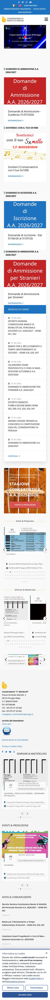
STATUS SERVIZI (39, 9)
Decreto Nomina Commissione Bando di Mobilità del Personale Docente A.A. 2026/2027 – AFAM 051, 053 (24, 328)
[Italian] (14, 5)
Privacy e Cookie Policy (12, 746)
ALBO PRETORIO (30, 5)
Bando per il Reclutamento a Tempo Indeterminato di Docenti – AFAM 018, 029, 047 (25, 349)
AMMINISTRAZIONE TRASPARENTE (17, 9)
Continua (13, 456)
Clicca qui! (6, 724)
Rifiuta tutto (13, 987)
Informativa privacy (15, 981)
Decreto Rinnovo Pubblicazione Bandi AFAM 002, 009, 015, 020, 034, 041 (23, 405)
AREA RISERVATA (24, 12)
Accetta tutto (25, 994)
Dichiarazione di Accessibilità (15, 740)
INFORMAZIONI (15, 120)
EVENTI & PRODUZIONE (25, 504)
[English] (20, 5)
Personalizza (36, 987)
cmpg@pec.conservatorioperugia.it (17, 714)
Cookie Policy (35, 978)
